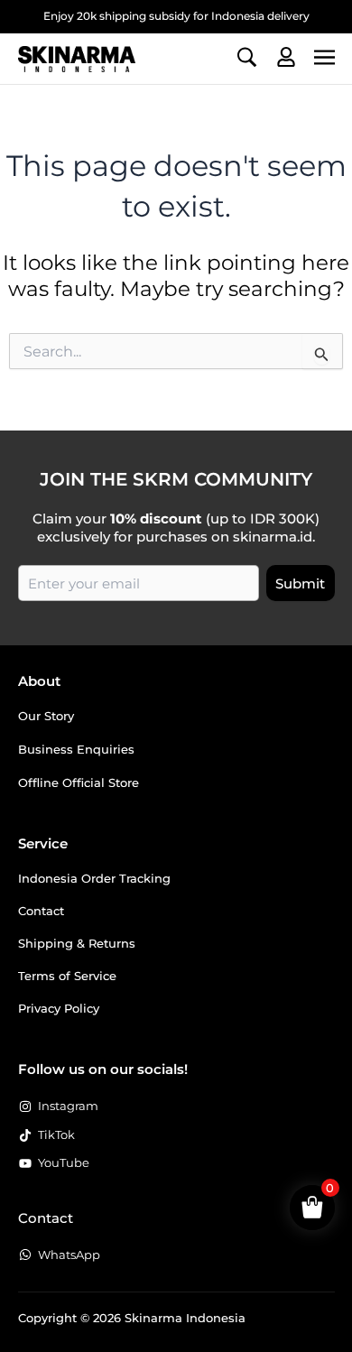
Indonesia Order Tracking (94, 878)
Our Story (46, 715)
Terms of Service (67, 975)
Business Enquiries (76, 749)
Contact (41, 910)
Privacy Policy (58, 1008)
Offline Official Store (78, 782)
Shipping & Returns (76, 943)
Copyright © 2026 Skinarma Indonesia (131, 1317)
